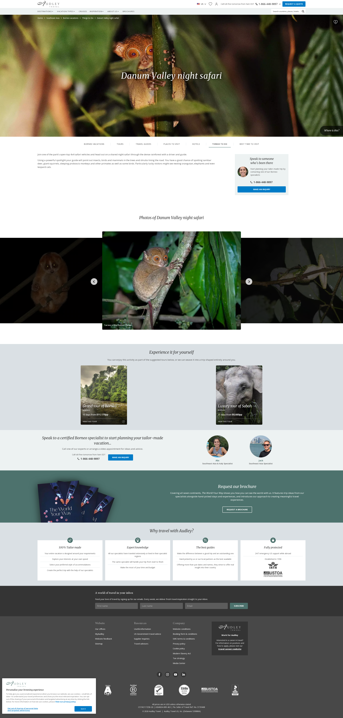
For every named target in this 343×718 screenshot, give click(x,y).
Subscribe (239, 606)
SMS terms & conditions (184, 638)
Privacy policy (179, 643)
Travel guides (143, 144)
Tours (120, 144)
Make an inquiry (261, 189)
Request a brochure (237, 509)
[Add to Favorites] (335, 22)
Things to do (219, 144)
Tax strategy (179, 658)
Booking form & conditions (185, 634)
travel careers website (229, 649)
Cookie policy (179, 648)
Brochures (129, 11)
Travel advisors (141, 643)
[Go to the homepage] (48, 4)
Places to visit (171, 144)
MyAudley (99, 634)
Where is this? (331, 130)
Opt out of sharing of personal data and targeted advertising (23, 709)
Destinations (45, 11)
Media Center (179, 663)
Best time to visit (249, 144)
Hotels (196, 144)
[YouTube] (175, 674)
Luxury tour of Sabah (235, 406)
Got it (83, 709)
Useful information (142, 629)
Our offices (100, 629)
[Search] (303, 11)
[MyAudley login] (216, 4)
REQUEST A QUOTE (294, 4)
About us (112, 11)
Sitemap (99, 643)
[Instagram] (167, 674)
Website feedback (103, 638)
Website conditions (182, 629)
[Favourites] (210, 4)
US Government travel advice (147, 634)
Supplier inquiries (142, 638)
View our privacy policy (65, 701)
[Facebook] (159, 674)
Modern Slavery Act (182, 653)
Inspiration (96, 11)
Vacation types (65, 11)
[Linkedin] (183, 674)
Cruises (83, 11)
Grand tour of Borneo (100, 406)
